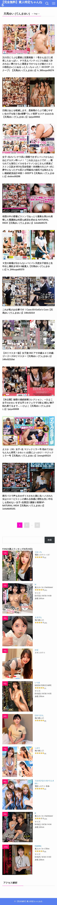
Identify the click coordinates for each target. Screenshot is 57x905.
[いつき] (17, 696)
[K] (17, 827)
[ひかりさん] (17, 729)
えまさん (38, 617)
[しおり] (17, 762)
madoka (38, 846)
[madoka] (17, 860)
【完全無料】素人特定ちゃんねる (21, 3)
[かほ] (17, 664)
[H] (17, 598)
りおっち (38, 552)
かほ (36, 650)
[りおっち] (17, 566)
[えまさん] (17, 631)
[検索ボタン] (47, 3)
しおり (37, 748)
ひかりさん (39, 715)
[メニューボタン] (53, 3)
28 (37, 525)
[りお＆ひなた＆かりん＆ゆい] (17, 794)
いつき (37, 683)
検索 (50, 540)
